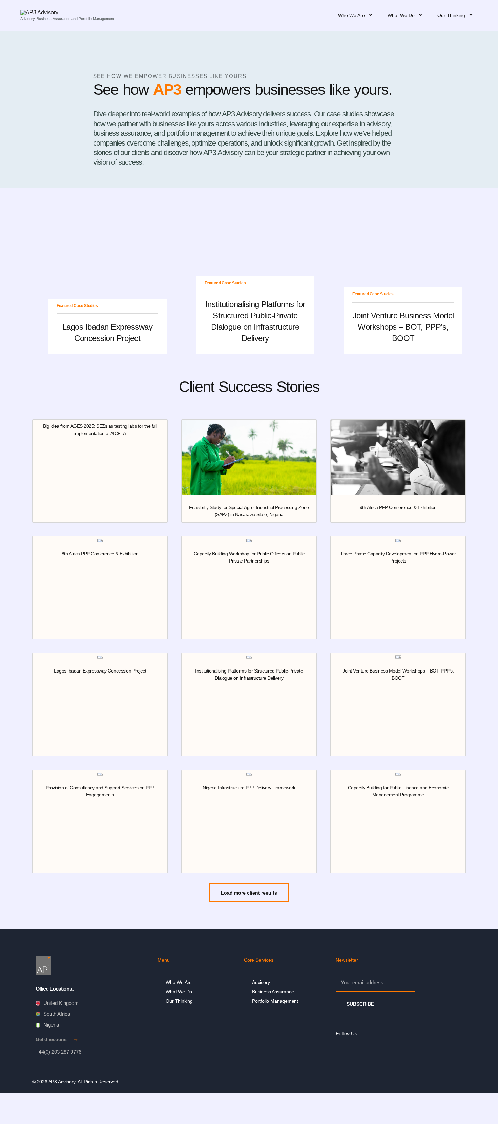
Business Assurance (273, 991)
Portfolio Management (275, 1001)
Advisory (261, 982)
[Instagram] (380, 1033)
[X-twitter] (395, 1033)
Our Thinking (179, 1001)
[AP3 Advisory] (67, 12)
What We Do (179, 991)
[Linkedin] (365, 1033)
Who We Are (179, 982)
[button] (249, 892)
